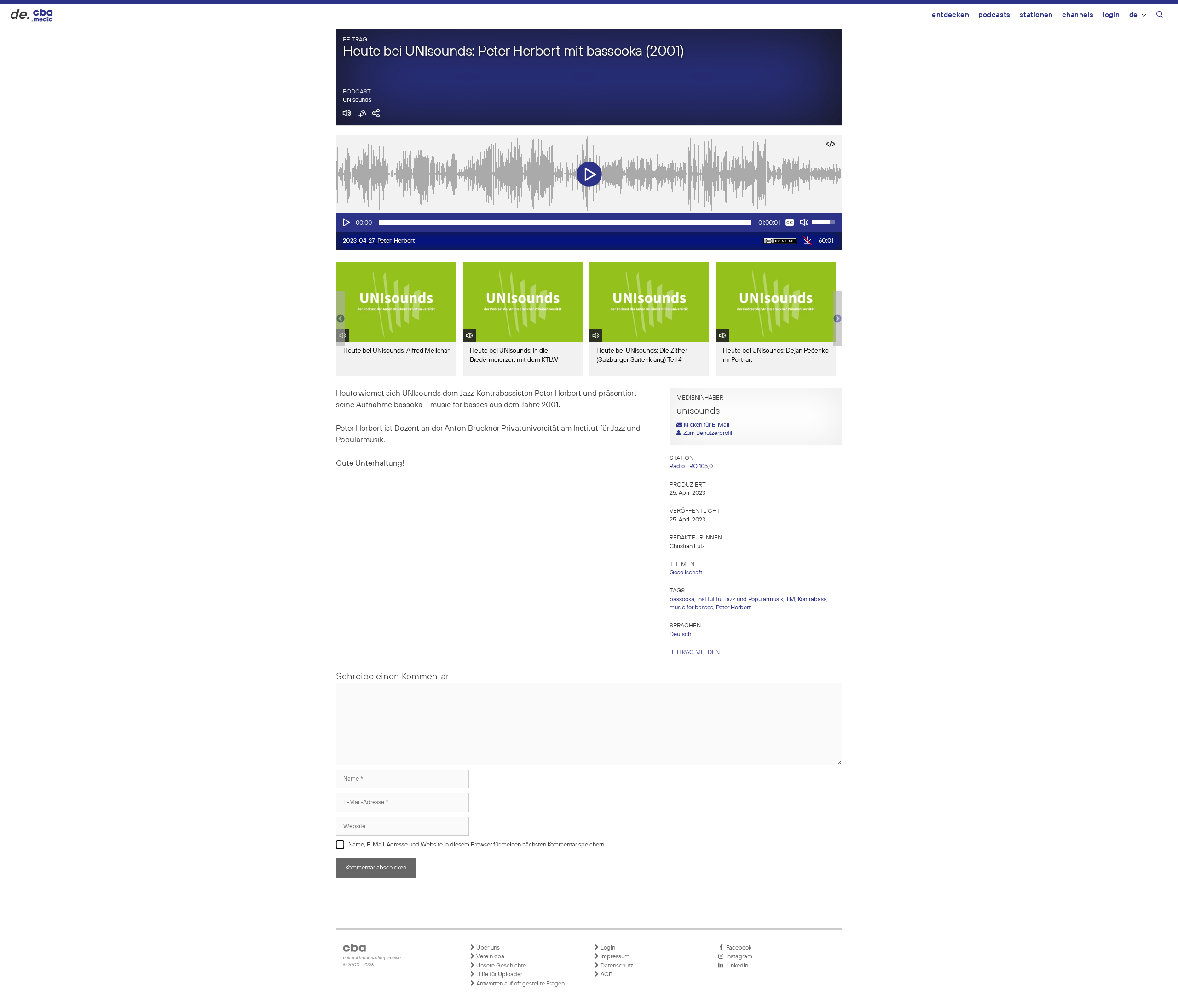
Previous (340, 319)
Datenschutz (616, 966)
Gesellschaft (686, 573)
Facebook (737, 948)
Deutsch (680, 634)
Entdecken (950, 15)
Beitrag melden (695, 652)
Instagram (737, 957)
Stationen (1036, 15)
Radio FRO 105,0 (691, 466)
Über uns (487, 948)
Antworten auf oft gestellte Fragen (520, 984)
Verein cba (489, 957)
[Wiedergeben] (345, 222)
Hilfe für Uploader (498, 975)
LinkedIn (735, 966)
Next (837, 319)
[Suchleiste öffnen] (1159, 16)
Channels (1078, 15)
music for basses (691, 608)
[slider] (565, 222)
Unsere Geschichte (500, 966)
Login (1111, 15)
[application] (589, 222)
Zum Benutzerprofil (706, 433)
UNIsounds (357, 100)
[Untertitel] (789, 222)
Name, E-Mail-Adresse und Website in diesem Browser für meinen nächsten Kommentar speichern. (477, 845)
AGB (605, 975)
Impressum (614, 957)
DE (1133, 15)
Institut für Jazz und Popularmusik (740, 599)
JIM (790, 599)
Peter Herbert (733, 608)
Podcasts (994, 15)
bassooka (682, 599)
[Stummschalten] (804, 222)
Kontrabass (812, 599)
